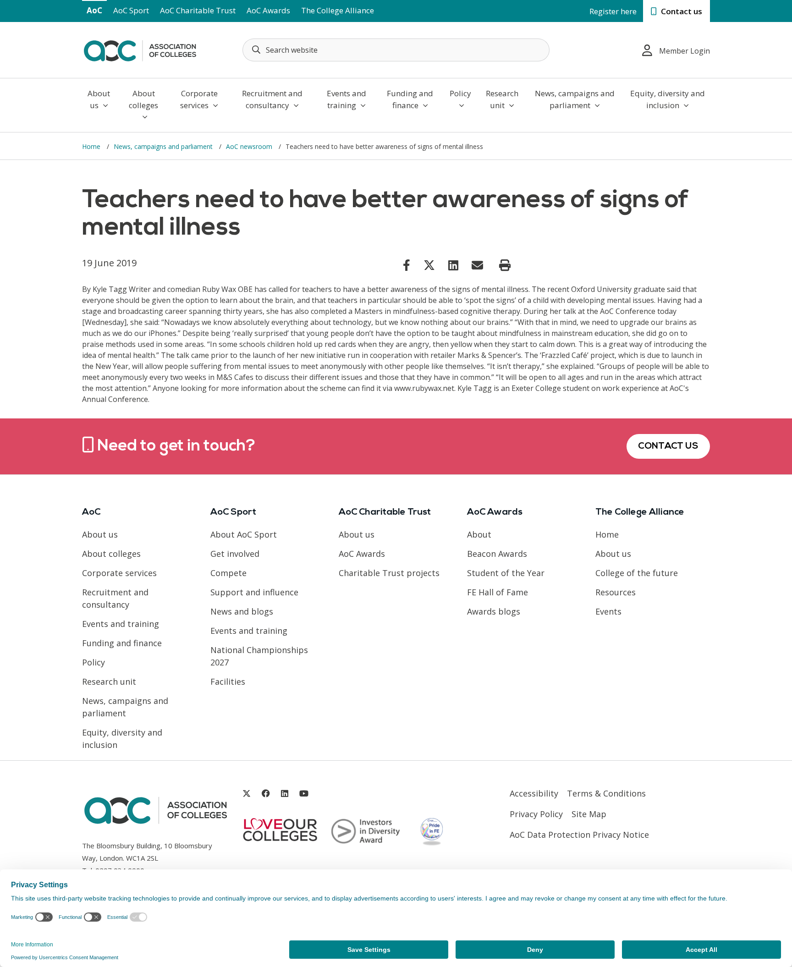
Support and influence (254, 592)
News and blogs (241, 611)
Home (92, 146)
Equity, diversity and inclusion (667, 99)
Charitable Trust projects (389, 572)
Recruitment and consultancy (272, 99)
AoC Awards (268, 10)
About (479, 534)
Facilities (227, 681)
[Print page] (504, 265)
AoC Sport (131, 10)
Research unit (502, 99)
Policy (460, 93)
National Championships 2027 (259, 656)
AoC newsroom (250, 146)
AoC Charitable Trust (198, 10)
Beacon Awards (497, 553)
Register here (613, 11)
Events (608, 611)
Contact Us (668, 446)
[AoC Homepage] (140, 49)
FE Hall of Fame (497, 592)
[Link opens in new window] (406, 265)
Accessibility (534, 793)
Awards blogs (493, 611)
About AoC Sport (243, 534)
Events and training (346, 99)
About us (99, 99)
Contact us (680, 11)
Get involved (234, 553)
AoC (94, 10)
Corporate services (199, 99)
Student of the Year (505, 572)
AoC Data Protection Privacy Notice (579, 834)
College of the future (636, 572)
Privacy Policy (536, 813)
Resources (615, 592)
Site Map (589, 813)
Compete (228, 572)
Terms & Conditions (606, 793)
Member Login (684, 51)
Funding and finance (410, 99)
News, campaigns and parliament (575, 99)
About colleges (143, 99)
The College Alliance (337, 10)
